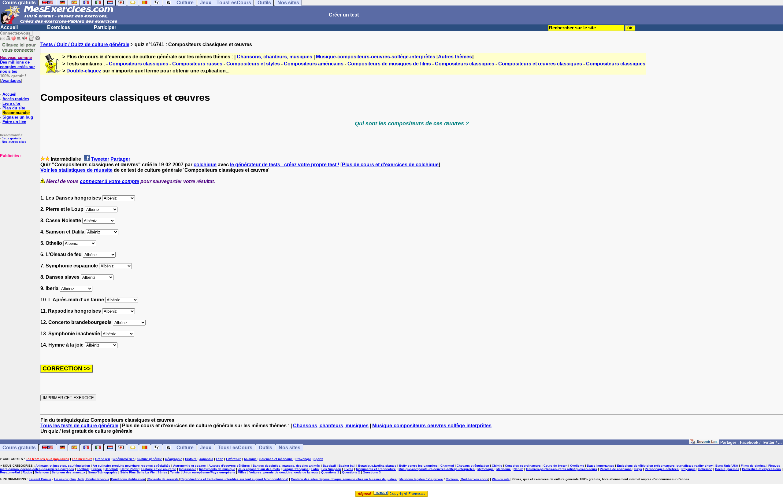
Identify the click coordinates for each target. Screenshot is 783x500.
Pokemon (705, 469)
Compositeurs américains (313, 63)
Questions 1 (330, 472)
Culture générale (149, 459)
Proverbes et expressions (761, 469)
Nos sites (289, 447)
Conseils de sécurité (163, 479)
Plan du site (13, 108)
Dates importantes (600, 465)
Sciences (42, 472)
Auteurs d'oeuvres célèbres (229, 465)
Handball (111, 469)
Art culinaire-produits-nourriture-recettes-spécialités (131, 465)
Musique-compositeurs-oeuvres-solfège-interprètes (375, 56)
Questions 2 (351, 472)
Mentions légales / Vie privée (421, 479)
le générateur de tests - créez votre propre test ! (284, 164)
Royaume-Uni (10, 472)
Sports (318, 459)
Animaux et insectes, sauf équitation (62, 465)
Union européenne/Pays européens (209, 472)
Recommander (16, 112)
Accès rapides (15, 99)
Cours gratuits (19, 447)
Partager (120, 159)
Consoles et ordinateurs (523, 465)
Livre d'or (11, 103)
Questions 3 (372, 472)
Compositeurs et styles (253, 63)
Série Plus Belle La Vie (137, 472)
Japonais (206, 459)
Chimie (497, 465)
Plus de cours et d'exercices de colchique (390, 164)
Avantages (11, 80)
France (96, 469)
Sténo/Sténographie (102, 472)
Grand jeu (102, 459)
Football (83, 469)
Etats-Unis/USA (726, 465)
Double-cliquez (83, 70)
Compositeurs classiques (138, 63)
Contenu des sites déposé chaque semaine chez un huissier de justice (344, 479)
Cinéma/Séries (124, 459)
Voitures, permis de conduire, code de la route (283, 472)
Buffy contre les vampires (418, 465)
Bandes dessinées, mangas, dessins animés (286, 465)
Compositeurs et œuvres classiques (540, 63)
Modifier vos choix (474, 479)
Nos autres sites (14, 141)
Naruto (518, 469)
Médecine (503, 469)
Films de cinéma (753, 465)
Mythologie (485, 469)
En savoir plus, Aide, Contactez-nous (81, 479)
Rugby (27, 472)
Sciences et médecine (276, 459)
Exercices (58, 27)
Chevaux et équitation (473, 465)
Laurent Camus (40, 479)
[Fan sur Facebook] (704, 442)
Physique (688, 469)
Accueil (9, 27)
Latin (219, 459)
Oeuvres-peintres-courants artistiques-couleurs (561, 469)
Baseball (329, 465)
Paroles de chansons (616, 469)
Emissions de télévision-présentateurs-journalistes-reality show (665, 465)
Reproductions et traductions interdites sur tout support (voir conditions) (234, 479)
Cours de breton (555, 465)
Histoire (191, 459)
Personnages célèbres (662, 469)
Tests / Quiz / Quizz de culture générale (84, 44)
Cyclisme (577, 465)
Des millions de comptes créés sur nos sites (17, 64)
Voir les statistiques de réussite (76, 170)
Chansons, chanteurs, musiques (274, 56)
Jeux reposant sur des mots (259, 469)
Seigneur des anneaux (68, 472)
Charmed (447, 465)
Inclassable (187, 469)
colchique (205, 164)
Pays (638, 469)
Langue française (296, 469)
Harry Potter (130, 469)
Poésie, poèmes (727, 469)
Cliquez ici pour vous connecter (19, 47)
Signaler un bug (17, 117)
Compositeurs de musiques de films (389, 63)
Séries (162, 472)
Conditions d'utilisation (128, 479)
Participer (105, 27)
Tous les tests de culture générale (79, 425)
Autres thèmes (455, 56)
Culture (185, 447)
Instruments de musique (217, 469)
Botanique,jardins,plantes (377, 465)
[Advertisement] (18, 188)
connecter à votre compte (109, 181)
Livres (348, 469)
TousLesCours (235, 447)
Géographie (173, 459)
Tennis (175, 472)
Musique (250, 459)
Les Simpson (331, 469)
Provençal (303, 459)
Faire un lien (14, 121)
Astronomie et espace (189, 465)
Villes (242, 472)
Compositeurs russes (197, 63)
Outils (265, 447)
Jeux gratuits (11, 138)
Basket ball (347, 465)
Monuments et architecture (376, 469)
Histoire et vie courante (158, 469)
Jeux (205, 447)
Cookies (452, 479)
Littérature (233, 459)
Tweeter (100, 159)
